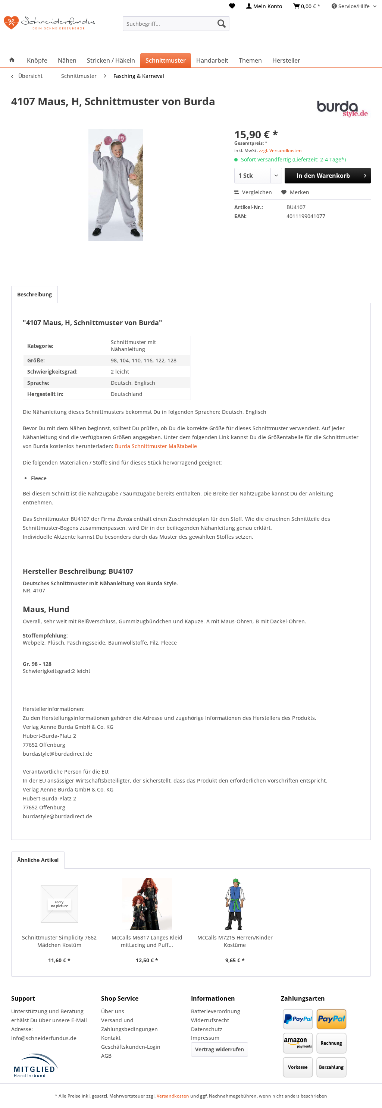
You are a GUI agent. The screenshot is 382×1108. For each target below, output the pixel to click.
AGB (106, 1055)
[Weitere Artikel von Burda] (342, 108)
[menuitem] (232, 6)
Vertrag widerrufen (219, 1049)
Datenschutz (206, 1029)
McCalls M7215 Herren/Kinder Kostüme (235, 941)
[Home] (12, 60)
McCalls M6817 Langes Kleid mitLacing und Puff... (147, 941)
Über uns (112, 1011)
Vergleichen (256, 192)
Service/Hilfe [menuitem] (354, 6)
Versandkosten (173, 1096)
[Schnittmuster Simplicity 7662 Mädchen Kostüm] (59, 904)
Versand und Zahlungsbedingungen (129, 1025)
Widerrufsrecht (210, 1020)
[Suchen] (221, 23)
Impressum (205, 1037)
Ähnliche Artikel (38, 859)
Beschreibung (34, 294)
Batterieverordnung (215, 1011)
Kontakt (110, 1037)
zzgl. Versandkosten (280, 150)
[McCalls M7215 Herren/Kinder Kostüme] (235, 904)
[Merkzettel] (232, 6)
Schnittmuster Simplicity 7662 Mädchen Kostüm (59, 941)
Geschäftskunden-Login (130, 1046)
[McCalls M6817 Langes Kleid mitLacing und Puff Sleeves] (147, 904)
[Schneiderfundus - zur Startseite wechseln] (49, 31)
